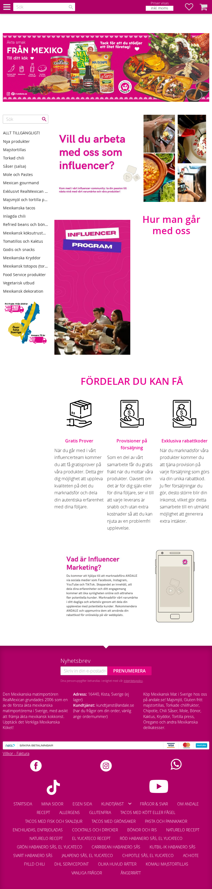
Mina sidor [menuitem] (52, 804)
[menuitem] (111, 870)
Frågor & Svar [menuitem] (154, 804)
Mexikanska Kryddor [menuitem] (22, 257)
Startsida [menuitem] (23, 804)
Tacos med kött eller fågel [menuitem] (147, 812)
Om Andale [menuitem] (188, 804)
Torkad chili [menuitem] (13, 158)
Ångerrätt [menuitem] (131, 872)
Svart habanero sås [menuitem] (32, 855)
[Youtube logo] (158, 786)
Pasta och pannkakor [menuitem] (166, 821)
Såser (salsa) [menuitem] (14, 166)
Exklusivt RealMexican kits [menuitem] (25, 191)
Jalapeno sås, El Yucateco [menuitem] (87, 855)
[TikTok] (53, 787)
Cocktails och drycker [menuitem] (95, 829)
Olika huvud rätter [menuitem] (117, 864)
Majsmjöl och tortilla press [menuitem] (25, 199)
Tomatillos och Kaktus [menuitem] (23, 241)
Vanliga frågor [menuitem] (86, 872)
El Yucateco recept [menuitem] (91, 838)
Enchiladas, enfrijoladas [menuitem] (38, 829)
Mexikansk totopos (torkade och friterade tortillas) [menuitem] (25, 266)
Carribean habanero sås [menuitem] (116, 847)
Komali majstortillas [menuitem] (167, 864)
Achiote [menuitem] (191, 855)
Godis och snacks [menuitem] (19, 249)
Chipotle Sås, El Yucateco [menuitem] (148, 855)
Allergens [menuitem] (69, 812)
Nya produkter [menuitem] (16, 141)
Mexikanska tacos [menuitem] (19, 207)
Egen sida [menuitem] (82, 804)
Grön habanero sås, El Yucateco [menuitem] (49, 847)
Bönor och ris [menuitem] (142, 829)
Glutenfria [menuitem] (100, 812)
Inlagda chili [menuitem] (14, 216)
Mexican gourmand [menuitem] (21, 182)
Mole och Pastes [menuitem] (18, 174)
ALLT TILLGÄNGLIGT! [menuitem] (21, 132)
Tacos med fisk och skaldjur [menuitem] (53, 821)
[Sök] (71, 7)
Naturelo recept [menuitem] (182, 829)
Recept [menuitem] (43, 812)
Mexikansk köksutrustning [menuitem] (25, 233)
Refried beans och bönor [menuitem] (25, 224)
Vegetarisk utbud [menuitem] (19, 282)
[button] (192, 7)
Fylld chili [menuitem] (34, 864)
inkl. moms (159, 8)
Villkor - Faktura (16, 753)
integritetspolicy (133, 681)
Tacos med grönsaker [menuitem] (114, 821)
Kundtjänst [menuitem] (112, 804)
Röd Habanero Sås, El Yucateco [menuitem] (151, 838)
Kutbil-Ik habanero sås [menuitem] (172, 847)
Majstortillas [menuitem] (14, 149)
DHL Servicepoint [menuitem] (71, 864)
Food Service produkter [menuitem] (24, 274)
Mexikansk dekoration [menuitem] (23, 291)
